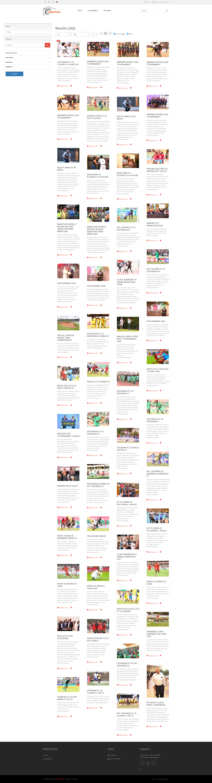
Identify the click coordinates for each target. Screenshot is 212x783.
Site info (107, 10)
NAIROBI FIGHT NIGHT (67, 486)
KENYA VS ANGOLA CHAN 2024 (96, 587)
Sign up (156, 2)
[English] (57, 2)
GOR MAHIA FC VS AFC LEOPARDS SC (127, 664)
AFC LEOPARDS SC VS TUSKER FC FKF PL (126, 714)
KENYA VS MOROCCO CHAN (156, 582)
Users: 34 (113, 755)
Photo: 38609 (114, 759)
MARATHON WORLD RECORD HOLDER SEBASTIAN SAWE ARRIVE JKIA (66, 228)
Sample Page (163, 779)
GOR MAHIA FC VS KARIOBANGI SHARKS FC (98, 334)
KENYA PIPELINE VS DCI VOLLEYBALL (98, 639)
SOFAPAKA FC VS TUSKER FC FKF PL (95, 691)
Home (154, 779)
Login (148, 2)
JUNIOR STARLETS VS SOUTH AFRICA (97, 117)
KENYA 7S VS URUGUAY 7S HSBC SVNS (157, 370)
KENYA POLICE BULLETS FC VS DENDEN (128, 610)
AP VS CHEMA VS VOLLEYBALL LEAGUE (127, 503)
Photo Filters (10, 57)
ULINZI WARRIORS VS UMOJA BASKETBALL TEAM (127, 282)
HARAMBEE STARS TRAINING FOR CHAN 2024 (156, 634)
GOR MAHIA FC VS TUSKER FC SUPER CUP (68, 63)
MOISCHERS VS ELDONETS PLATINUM (127, 174)
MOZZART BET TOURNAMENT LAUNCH (68, 434)
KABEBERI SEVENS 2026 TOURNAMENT (98, 62)
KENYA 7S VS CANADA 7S (98, 381)
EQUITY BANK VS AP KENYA (126, 117)
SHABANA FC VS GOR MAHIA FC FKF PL (67, 698)
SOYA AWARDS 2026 (66, 283)
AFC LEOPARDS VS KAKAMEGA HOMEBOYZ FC (157, 473)
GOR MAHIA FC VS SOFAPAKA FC (125, 392)
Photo (45, 755)
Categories (92, 10)
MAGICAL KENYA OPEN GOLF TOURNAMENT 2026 (127, 338)
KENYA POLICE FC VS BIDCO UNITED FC (66, 386)
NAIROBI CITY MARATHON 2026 (155, 224)
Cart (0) (165, 2)
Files (80, 10)
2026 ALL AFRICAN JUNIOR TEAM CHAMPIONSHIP (65, 337)
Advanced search (11, 53)
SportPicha (60, 779)
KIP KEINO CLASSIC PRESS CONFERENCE (156, 703)
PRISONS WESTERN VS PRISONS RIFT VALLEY (157, 170)
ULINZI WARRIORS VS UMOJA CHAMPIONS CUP (127, 556)
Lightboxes (9, 67)
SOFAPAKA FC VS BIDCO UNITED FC (128, 448)
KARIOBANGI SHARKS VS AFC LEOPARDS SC (98, 485)
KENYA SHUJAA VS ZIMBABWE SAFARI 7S (67, 536)
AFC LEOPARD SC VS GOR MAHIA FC (126, 228)
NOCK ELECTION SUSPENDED (65, 637)
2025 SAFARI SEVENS (96, 536)
